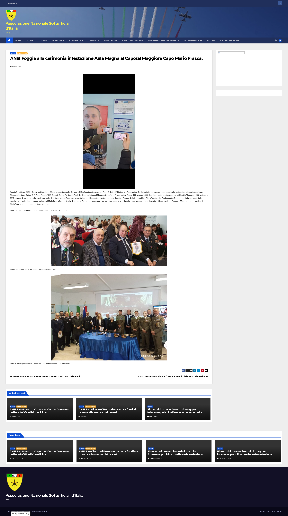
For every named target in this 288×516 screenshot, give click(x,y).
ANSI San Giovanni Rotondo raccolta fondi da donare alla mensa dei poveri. (108, 411)
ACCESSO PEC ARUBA (230, 40)
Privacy (94, 40)
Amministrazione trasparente (163, 40)
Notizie (211, 40)
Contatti (279, 511)
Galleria (262, 511)
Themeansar (43, 511)
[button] (276, 40)
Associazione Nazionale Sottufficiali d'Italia (44, 495)
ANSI (43, 40)
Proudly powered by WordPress (16, 511)
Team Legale (271, 511)
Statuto (31, 40)
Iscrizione (57, 40)
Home (18, 40)
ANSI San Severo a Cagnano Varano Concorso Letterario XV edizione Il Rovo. (39, 411)
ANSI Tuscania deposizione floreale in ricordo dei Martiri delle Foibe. (172, 376)
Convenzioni (110, 40)
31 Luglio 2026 (225, 458)
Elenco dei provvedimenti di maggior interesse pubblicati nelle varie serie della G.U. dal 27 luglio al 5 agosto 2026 (174, 412)
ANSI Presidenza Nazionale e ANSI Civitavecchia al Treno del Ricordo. (47, 376)
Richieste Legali (77, 40)
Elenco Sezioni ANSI (132, 40)
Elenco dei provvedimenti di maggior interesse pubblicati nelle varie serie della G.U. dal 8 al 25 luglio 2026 (244, 454)
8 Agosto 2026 (17, 458)
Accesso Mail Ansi (193, 40)
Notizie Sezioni (22, 53)
